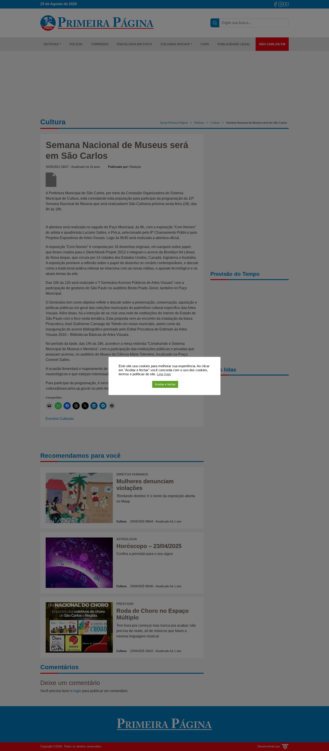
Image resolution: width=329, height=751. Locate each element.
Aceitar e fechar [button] (165, 384)
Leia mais (164, 374)
